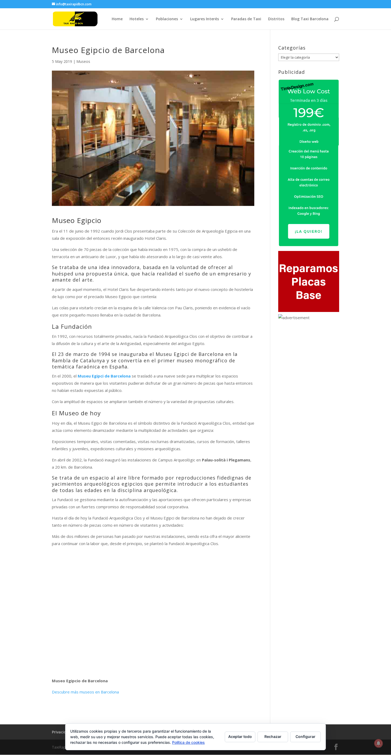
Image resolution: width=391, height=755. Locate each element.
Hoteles (137, 19)
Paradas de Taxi (246, 19)
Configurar (305, 736)
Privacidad (61, 731)
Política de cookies (188, 742)
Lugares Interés (204, 19)
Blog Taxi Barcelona (309, 19)
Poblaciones (167, 19)
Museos (83, 61)
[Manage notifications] (378, 743)
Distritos (276, 19)
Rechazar (272, 736)
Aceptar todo (240, 736)
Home (117, 19)
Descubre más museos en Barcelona (85, 692)
